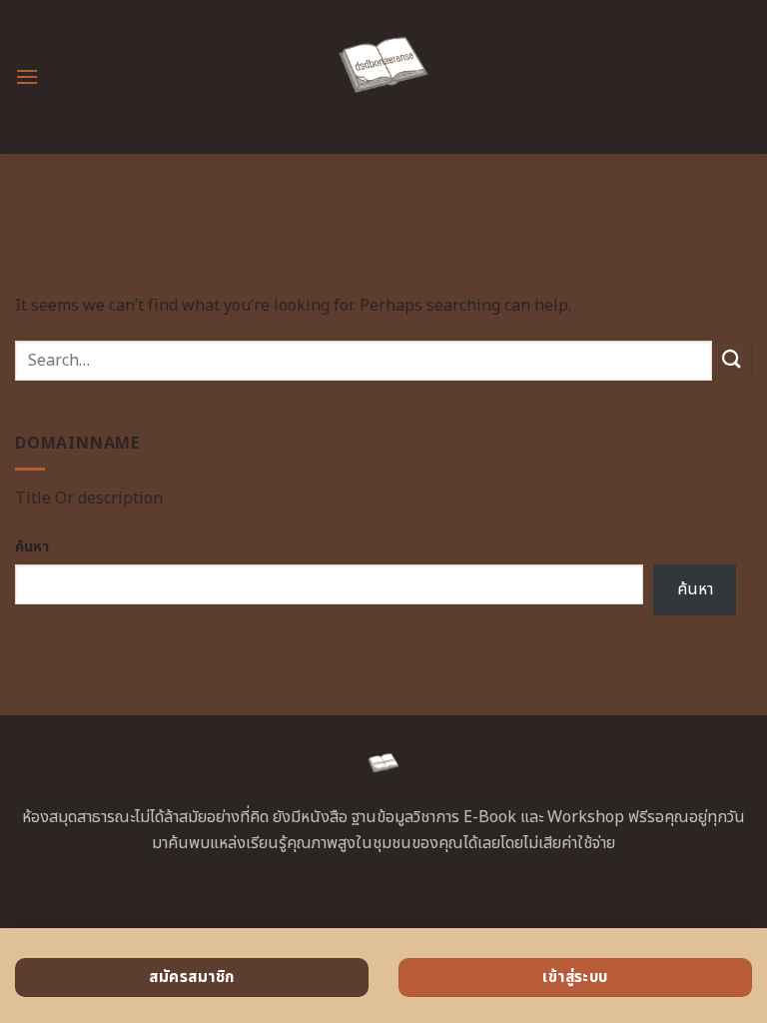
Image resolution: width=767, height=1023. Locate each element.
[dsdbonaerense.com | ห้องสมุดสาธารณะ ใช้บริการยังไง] (384, 77)
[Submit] (732, 360)
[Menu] (27, 76)
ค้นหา (32, 546)
